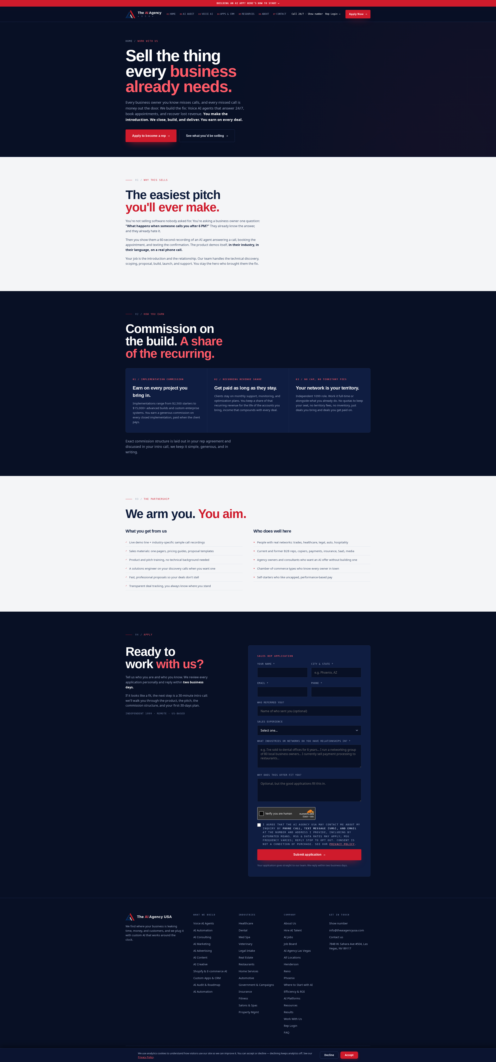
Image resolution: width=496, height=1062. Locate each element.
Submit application (309, 855)
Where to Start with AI (298, 985)
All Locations (292, 957)
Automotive (246, 978)
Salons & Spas (248, 1005)
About (264, 14)
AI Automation (203, 930)
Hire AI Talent (293, 930)
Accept (349, 1055)
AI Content (200, 957)
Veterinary (245, 944)
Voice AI (205, 14)
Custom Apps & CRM (207, 978)
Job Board (290, 944)
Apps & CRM (225, 14)
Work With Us (293, 1019)
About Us (290, 923)
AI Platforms (292, 998)
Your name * (266, 664)
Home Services (248, 971)
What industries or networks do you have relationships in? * (303, 741)
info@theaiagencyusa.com (346, 930)
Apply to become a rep (151, 136)
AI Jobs (288, 937)
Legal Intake (247, 951)
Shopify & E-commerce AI (210, 971)
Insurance (245, 991)
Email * (262, 683)
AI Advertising (202, 951)
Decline (329, 1055)
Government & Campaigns (256, 985)
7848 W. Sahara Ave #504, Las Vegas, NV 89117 (348, 946)
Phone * (316, 683)
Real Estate (246, 957)
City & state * (322, 664)
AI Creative (200, 964)
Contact (279, 14)
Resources (247, 14)
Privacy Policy (342, 844)
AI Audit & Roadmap (206, 985)
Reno (287, 971)
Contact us (336, 937)
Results (288, 1012)
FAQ (286, 1032)
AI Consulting (202, 937)
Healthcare (246, 923)
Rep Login (290, 1026)
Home (171, 14)
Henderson (291, 964)
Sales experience (269, 721)
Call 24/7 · (307, 14)
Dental (243, 930)
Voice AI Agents (203, 923)
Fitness (243, 998)
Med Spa (244, 937)
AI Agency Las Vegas (297, 951)
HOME (129, 41)
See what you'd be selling (207, 136)
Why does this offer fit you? (279, 775)
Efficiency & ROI (294, 991)
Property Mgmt (249, 1012)
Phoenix (289, 978)
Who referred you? (270, 702)
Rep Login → (332, 14)
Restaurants (246, 964)
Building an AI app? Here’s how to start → (248, 3)
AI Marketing (201, 944)
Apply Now (358, 14)
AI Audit (187, 14)
